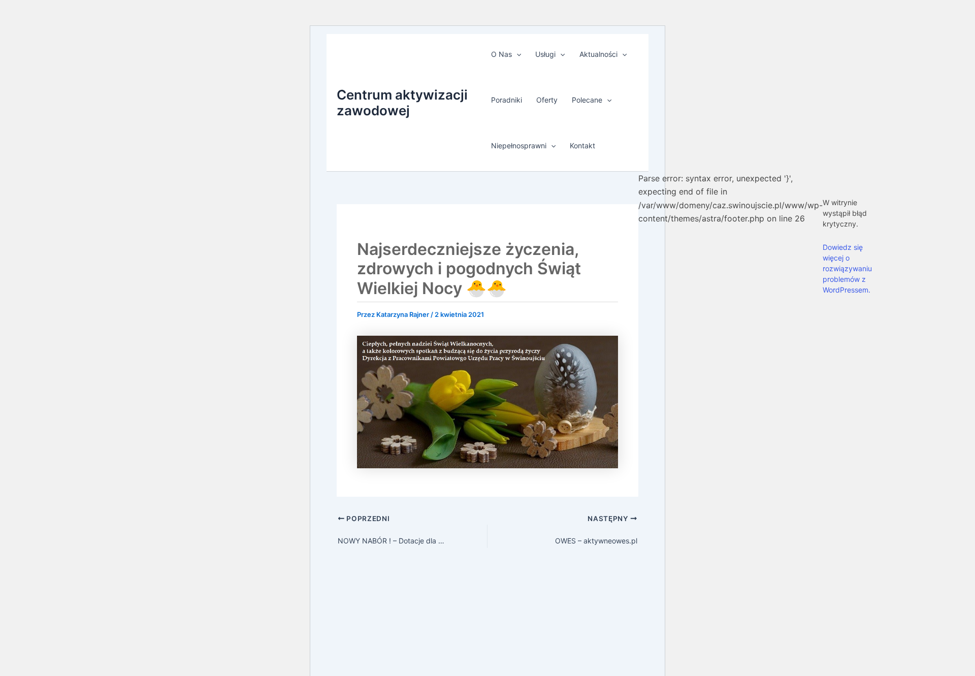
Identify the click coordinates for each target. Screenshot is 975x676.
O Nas (501, 54)
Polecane (587, 99)
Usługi (545, 54)
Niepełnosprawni (518, 145)
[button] (516, 54)
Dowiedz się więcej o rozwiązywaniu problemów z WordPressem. (847, 268)
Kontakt (582, 145)
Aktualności (598, 54)
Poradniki (506, 99)
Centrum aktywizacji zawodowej (402, 102)
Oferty (547, 99)
